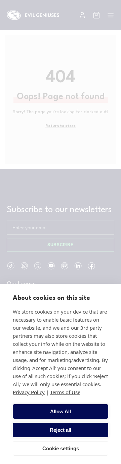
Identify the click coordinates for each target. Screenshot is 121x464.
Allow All (60, 411)
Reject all (60, 430)
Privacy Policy (29, 392)
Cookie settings (60, 448)
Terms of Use (65, 392)
